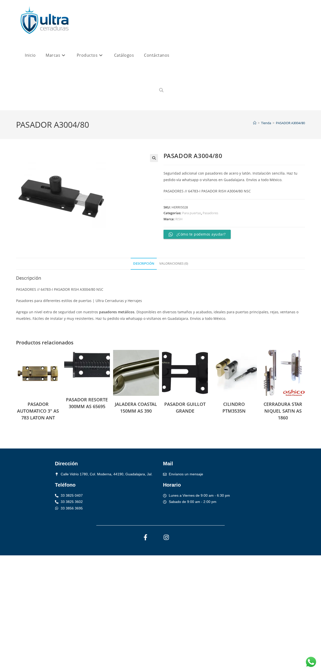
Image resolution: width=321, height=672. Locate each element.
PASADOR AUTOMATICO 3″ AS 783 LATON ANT (38, 411)
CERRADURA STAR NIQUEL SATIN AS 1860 (283, 411)
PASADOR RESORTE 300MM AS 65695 (87, 403)
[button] (154, 158)
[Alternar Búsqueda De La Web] (161, 90)
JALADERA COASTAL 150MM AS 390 (136, 407)
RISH (179, 219)
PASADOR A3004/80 (290, 123)
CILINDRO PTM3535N (234, 407)
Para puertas (191, 213)
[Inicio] (254, 123)
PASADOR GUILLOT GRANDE (185, 407)
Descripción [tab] (143, 263)
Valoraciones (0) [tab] (173, 263)
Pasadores (210, 213)
